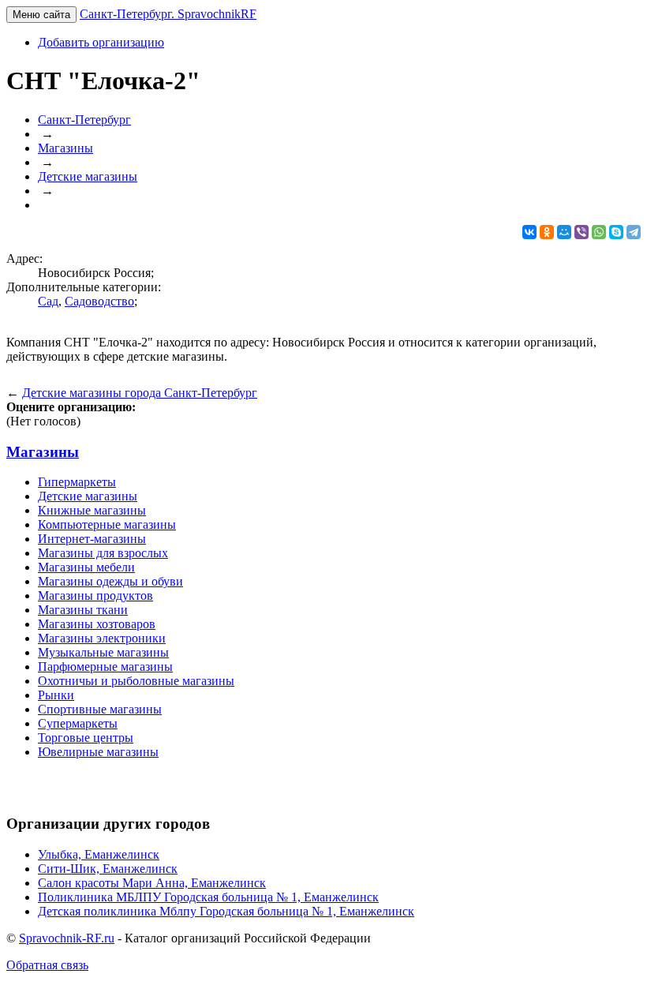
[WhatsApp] (599, 232)
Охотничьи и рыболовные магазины (136, 680)
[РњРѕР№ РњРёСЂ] (564, 232)
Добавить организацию (101, 42)
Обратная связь (47, 965)
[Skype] (616, 232)
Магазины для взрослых (103, 553)
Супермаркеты (78, 723)
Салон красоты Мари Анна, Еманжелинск (152, 882)
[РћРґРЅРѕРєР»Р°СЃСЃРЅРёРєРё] (547, 232)
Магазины (42, 452)
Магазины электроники (102, 638)
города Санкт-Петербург (139, 392)
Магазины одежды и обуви (110, 581)
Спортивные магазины (100, 709)
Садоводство (99, 301)
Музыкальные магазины (103, 652)
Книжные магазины (92, 510)
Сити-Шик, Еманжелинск (108, 868)
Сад (48, 301)
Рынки (56, 695)
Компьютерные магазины (107, 524)
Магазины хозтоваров (96, 624)
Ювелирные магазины (98, 751)
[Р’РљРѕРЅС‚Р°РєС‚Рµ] (529, 232)
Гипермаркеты (77, 482)
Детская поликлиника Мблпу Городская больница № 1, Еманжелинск (226, 911)
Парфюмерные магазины (105, 666)
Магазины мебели (86, 567)
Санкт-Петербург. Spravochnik (168, 14)
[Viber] (581, 232)
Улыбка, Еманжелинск (98, 854)
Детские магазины (87, 496)
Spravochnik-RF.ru (66, 938)
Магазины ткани (83, 609)
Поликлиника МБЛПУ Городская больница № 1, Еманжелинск (208, 897)
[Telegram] (633, 232)
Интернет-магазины (92, 538)
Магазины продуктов (95, 595)
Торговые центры (85, 737)
